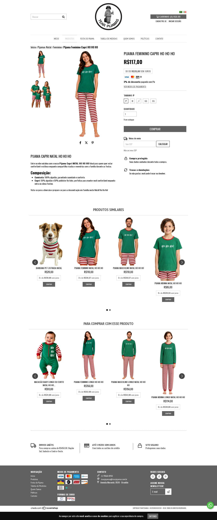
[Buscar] (63, 16)
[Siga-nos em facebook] (159, 476)
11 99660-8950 (107, 476)
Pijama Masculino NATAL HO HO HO (128, 268)
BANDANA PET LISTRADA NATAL (49, 268)
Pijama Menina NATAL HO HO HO (168, 283)
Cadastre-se (161, 21)
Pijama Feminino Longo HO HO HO (88, 382)
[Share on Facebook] (80, 142)
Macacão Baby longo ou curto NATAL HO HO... (49, 383)
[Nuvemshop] (44, 509)
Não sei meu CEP (130, 150)
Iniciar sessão (175, 21)
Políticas (145, 38)
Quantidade (129, 108)
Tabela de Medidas (108, 38)
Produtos (69, 38)
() (169, 16)
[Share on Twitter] (86, 142)
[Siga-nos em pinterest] (165, 476)
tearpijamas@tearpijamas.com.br (114, 479)
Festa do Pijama (87, 38)
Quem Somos (129, 38)
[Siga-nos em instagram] (152, 476)
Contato (159, 38)
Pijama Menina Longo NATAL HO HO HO (168, 397)
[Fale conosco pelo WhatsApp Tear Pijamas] (210, 505)
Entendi (153, 516)
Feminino (57, 47)
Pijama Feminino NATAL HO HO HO (88, 268)
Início (56, 38)
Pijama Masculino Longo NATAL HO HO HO (128, 383)
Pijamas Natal (44, 47)
